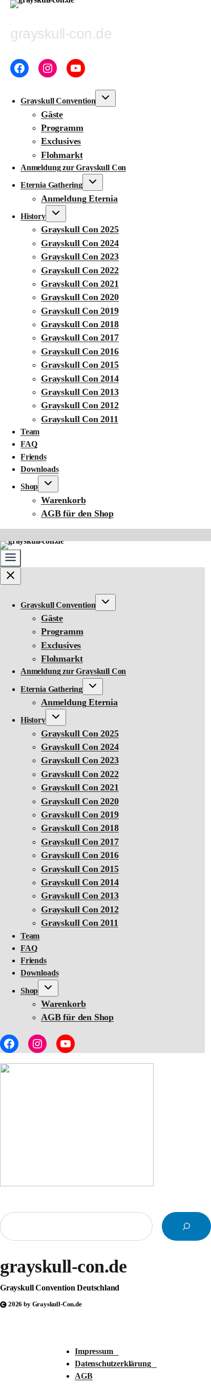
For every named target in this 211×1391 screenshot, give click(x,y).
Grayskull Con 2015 (80, 365)
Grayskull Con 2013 (80, 392)
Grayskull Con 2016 (80, 351)
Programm (62, 128)
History (33, 216)
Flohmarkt (61, 155)
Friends (33, 456)
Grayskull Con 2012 (80, 405)
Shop (29, 486)
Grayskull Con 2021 (80, 284)
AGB (83, 1376)
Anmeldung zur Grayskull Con (73, 167)
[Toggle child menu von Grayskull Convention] (105, 98)
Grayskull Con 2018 (80, 324)
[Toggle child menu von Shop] (48, 483)
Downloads (39, 469)
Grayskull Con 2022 (80, 270)
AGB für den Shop (77, 513)
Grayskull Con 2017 (80, 337)
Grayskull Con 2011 (79, 419)
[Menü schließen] (10, 576)
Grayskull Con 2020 (80, 297)
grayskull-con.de (63, 1266)
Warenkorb (63, 500)
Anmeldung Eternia (79, 198)
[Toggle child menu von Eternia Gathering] (92, 182)
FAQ (28, 444)
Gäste (52, 114)
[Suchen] (186, 1226)
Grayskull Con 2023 (80, 256)
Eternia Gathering (51, 185)
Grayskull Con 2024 (80, 243)
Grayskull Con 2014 (80, 378)
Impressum (97, 1351)
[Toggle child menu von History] (56, 213)
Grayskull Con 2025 (80, 229)
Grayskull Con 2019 (80, 311)
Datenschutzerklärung (116, 1363)
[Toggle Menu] (10, 558)
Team (29, 431)
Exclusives (61, 141)
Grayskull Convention (57, 100)
